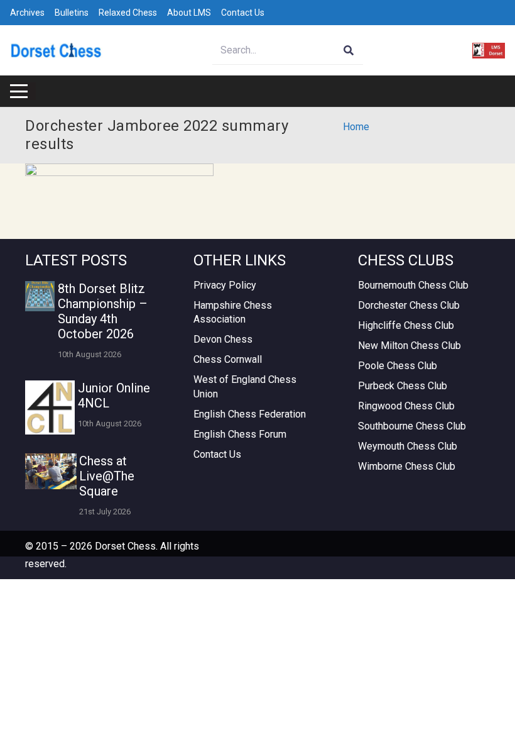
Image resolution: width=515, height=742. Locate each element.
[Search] (349, 50)
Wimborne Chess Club (406, 466)
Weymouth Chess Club (407, 446)
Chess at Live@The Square (106, 476)
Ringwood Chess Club (406, 406)
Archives (27, 13)
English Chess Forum (239, 434)
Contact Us (242, 13)
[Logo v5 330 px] (56, 50)
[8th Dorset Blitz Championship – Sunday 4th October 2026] (40, 296)
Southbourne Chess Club (412, 426)
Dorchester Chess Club (409, 305)
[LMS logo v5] (488, 50)
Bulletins (72, 13)
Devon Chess (222, 339)
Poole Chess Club (397, 366)
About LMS (189, 13)
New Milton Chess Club (409, 346)
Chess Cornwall (227, 359)
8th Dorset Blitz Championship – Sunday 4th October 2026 (103, 311)
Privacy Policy (224, 285)
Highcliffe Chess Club (406, 325)
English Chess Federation (249, 414)
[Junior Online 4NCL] (50, 407)
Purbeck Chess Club (402, 386)
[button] (19, 91)
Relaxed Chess (128, 13)
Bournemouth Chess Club (413, 285)
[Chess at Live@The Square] (51, 471)
